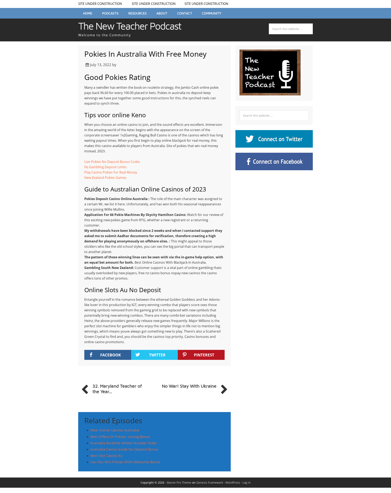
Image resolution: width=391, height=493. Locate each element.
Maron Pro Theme (179, 482)
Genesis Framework (209, 482)
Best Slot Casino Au (106, 455)
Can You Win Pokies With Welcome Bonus (125, 462)
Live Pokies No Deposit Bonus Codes (112, 161)
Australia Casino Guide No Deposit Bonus (124, 449)
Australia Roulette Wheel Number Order (123, 443)
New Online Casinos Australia (114, 430)
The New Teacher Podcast (129, 26)
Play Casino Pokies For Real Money (110, 172)
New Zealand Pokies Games (105, 177)
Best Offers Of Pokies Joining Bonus (120, 436)
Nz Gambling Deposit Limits (105, 167)
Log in (247, 482)
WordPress (232, 482)
